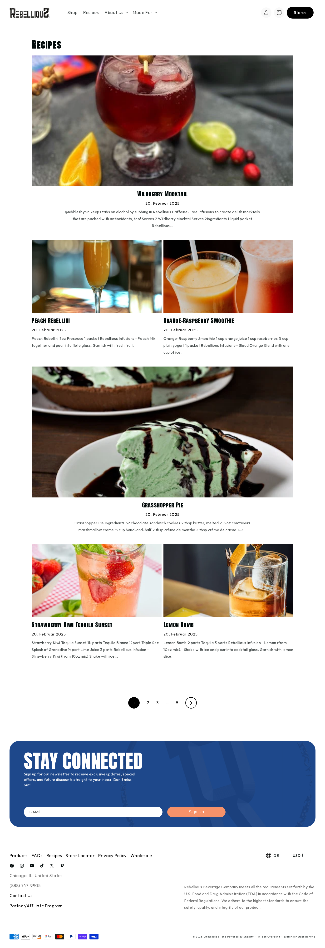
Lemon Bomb (178, 625)
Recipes (54, 855)
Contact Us (21, 895)
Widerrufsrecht (269, 936)
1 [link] (134, 702)
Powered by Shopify (240, 936)
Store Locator (80, 855)
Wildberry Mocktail (162, 194)
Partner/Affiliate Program (36, 905)
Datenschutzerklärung (299, 936)
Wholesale (141, 855)
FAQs (37, 855)
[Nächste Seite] (191, 703)
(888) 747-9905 (25, 885)
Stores (300, 12)
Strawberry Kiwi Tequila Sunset (72, 625)
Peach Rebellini (51, 320)
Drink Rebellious (215, 936)
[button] (116, 12)
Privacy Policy (112, 855)
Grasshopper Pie (162, 505)
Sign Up (196, 811)
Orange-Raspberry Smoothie (198, 320)
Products (19, 855)
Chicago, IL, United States (36, 875)
